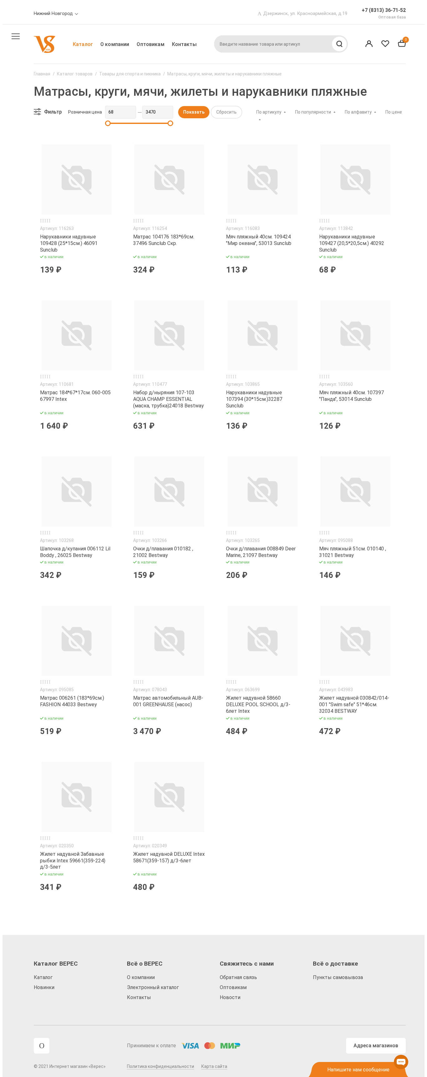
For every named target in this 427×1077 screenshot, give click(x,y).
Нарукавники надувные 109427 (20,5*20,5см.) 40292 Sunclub (351, 243)
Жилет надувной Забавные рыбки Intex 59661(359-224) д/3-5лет (72, 860)
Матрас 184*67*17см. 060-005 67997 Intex (75, 396)
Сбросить (226, 112)
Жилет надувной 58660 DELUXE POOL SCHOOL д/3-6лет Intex (258, 704)
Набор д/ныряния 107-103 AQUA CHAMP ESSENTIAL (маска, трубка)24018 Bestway (168, 399)
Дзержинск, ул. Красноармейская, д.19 (305, 13)
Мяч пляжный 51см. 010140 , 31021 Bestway (352, 552)
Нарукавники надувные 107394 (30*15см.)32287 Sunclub (254, 399)
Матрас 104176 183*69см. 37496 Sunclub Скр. (163, 240)
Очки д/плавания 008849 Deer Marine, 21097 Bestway (261, 552)
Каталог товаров (75, 73)
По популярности (313, 112)
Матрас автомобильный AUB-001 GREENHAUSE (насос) (168, 701)
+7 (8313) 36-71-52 (384, 10)
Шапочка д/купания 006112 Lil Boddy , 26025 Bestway (75, 552)
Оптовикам (150, 44)
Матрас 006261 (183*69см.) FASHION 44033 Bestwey (72, 701)
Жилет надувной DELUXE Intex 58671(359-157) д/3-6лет (169, 857)
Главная (42, 73)
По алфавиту (358, 112)
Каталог (83, 44)
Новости (230, 997)
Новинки (44, 987)
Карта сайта (214, 1066)
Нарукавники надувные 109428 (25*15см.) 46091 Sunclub (69, 243)
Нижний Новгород (53, 13)
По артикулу (268, 112)
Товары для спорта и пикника (130, 73)
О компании (114, 44)
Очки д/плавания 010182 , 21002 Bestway (163, 552)
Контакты (184, 44)
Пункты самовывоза (338, 977)
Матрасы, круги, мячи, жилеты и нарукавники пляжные (224, 73)
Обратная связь (238, 977)
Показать (193, 112)
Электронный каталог (153, 987)
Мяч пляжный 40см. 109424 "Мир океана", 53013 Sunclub (258, 240)
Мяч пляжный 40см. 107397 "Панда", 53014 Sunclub (351, 396)
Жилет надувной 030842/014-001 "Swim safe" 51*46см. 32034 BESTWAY (354, 704)
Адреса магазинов (376, 1046)
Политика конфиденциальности (160, 1066)
